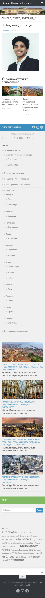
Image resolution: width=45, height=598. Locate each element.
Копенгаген (12, 238)
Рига (10, 289)
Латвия (9, 285)
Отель (10, 556)
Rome (21, 543)
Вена (10, 199)
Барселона (12, 250)
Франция (10, 296)
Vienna (11, 546)
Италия (9, 262)
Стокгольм (12, 323)
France (5, 539)
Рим (28, 557)
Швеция (9, 318)
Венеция (37, 550)
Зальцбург (12, 205)
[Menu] (42, 3)
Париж (11, 300)
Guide (11, 539)
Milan (7, 543)
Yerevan (16, 547)
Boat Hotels (12, 159)
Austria (33, 532)
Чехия (8, 307)
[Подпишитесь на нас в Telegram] (41, 127)
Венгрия (9, 211)
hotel (18, 539)
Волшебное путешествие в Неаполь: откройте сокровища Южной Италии (30, 104)
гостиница (15, 560)
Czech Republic (32, 536)
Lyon (3, 543)
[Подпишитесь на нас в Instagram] (37, 127)
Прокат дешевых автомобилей (17, 185)
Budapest (12, 536)
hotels (26, 539)
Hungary (34, 540)
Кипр (20, 553)
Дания (8, 234)
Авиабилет (29, 546)
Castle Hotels (13, 165)
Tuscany (37, 543)
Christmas (23, 536)
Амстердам (13, 227)
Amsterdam (20, 533)
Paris (12, 543)
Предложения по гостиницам (16, 179)
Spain (32, 543)
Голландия (10, 223)
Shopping (27, 543)
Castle (18, 536)
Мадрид (11, 255)
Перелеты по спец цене (14, 173)
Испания (9, 245)
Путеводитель (10, 190)
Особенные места (12, 150)
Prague (16, 543)
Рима (10, 278)
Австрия (9, 195)
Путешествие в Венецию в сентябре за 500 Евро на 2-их (10, 102)
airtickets (9, 532)
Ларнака (25, 553)
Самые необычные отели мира (19, 155)
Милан (11, 272)
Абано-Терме (13, 267)
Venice (4, 547)
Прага (10, 311)
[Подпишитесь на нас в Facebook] (33, 127)
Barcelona (5, 536)
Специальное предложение (16, 331)
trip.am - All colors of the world (16, 3)
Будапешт (12, 216)
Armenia (26, 533)
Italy (39, 539)
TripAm (6, 30)
